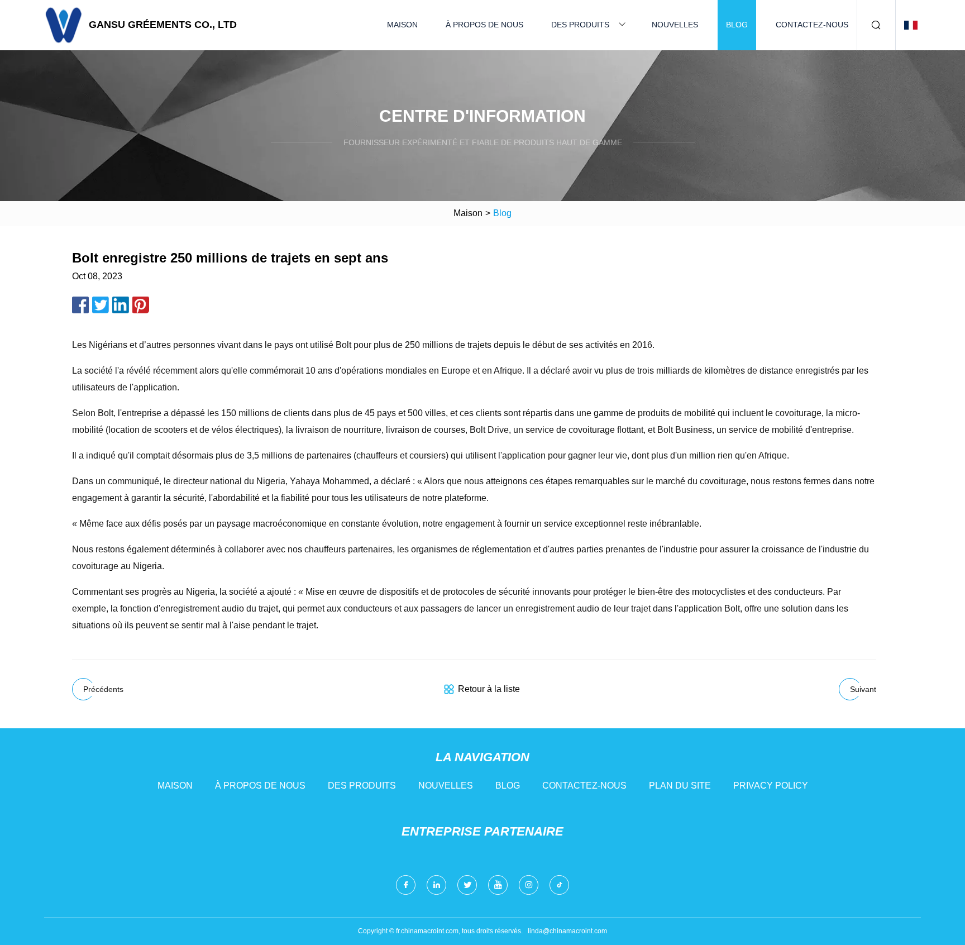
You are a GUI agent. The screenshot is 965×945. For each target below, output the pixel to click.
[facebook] (405, 885)
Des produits (580, 24)
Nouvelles (675, 24)
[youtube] (498, 885)
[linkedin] (436, 885)
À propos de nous (484, 24)
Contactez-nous (812, 24)
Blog (737, 24)
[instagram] (528, 885)
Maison (402, 24)
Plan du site (680, 785)
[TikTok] (559, 885)
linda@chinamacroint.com (567, 931)
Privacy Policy (770, 785)
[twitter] (467, 885)
